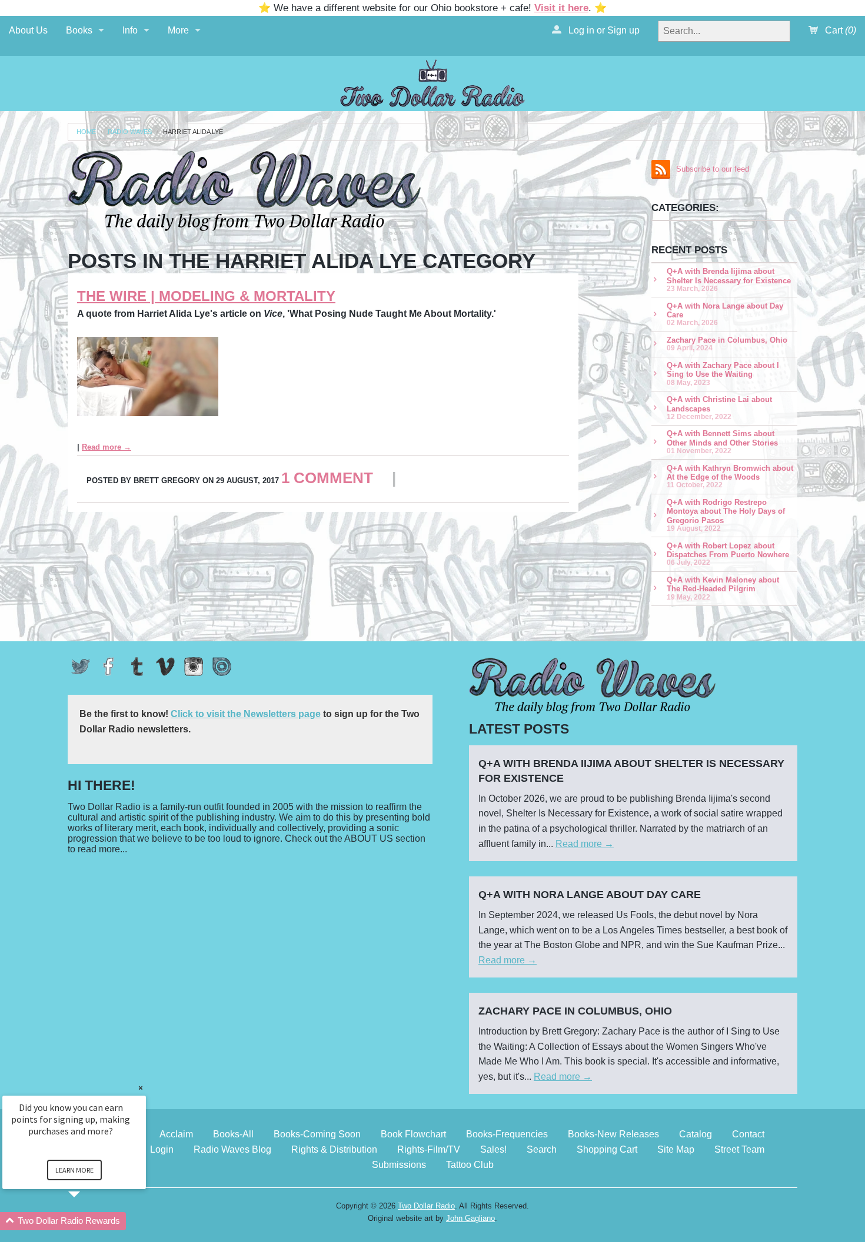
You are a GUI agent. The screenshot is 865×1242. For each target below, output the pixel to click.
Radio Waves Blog (232, 1149)
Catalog (695, 1134)
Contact (748, 1134)
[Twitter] (80, 666)
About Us (28, 30)
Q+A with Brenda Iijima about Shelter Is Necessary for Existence (729, 279)
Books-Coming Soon (317, 1134)
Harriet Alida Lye (193, 132)
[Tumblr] (137, 666)
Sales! (493, 1149)
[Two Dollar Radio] (432, 81)
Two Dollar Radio (426, 1205)
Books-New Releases (613, 1134)
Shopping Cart (607, 1149)
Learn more (74, 1170)
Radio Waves (130, 132)
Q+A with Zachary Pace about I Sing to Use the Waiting (723, 373)
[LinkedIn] (221, 666)
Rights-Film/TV (428, 1149)
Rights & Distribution (334, 1149)
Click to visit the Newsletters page (246, 714)
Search (542, 1149)
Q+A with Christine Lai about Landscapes (719, 407)
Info (130, 30)
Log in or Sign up (603, 30)
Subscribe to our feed (712, 169)
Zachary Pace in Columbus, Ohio (727, 343)
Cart (839, 30)
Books (79, 30)
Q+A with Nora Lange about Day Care (725, 314)
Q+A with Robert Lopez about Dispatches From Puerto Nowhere (728, 554)
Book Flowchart (413, 1134)
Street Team (739, 1149)
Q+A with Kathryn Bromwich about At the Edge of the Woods (730, 476)
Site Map (675, 1149)
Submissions (399, 1165)
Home (86, 132)
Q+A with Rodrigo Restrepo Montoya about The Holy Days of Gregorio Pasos (726, 515)
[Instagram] (193, 666)
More (178, 30)
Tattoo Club (470, 1165)
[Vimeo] (165, 666)
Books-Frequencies (507, 1134)
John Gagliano (470, 1218)
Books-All (233, 1134)
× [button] (140, 1087)
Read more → (106, 447)
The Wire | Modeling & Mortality (206, 296)
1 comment (327, 478)
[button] (88, 1221)
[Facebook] (108, 666)
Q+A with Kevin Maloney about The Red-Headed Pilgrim (723, 588)
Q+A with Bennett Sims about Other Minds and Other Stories (722, 441)
